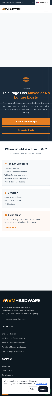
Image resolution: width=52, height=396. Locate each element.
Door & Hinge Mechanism (14, 182)
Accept (43, 389)
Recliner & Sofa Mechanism (15, 171)
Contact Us (9, 227)
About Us (6, 366)
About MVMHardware (13, 197)
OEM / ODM (7, 370)
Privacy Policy (41, 383)
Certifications (9, 204)
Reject (32, 389)
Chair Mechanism (11, 168)
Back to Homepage (27, 121)
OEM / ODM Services (12, 200)
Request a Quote (26, 130)
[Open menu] (45, 9)
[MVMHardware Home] (21, 300)
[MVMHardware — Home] (11, 9)
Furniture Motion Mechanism (16, 178)
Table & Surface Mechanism (15, 175)
